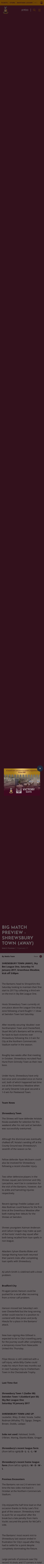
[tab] (40, 768)
